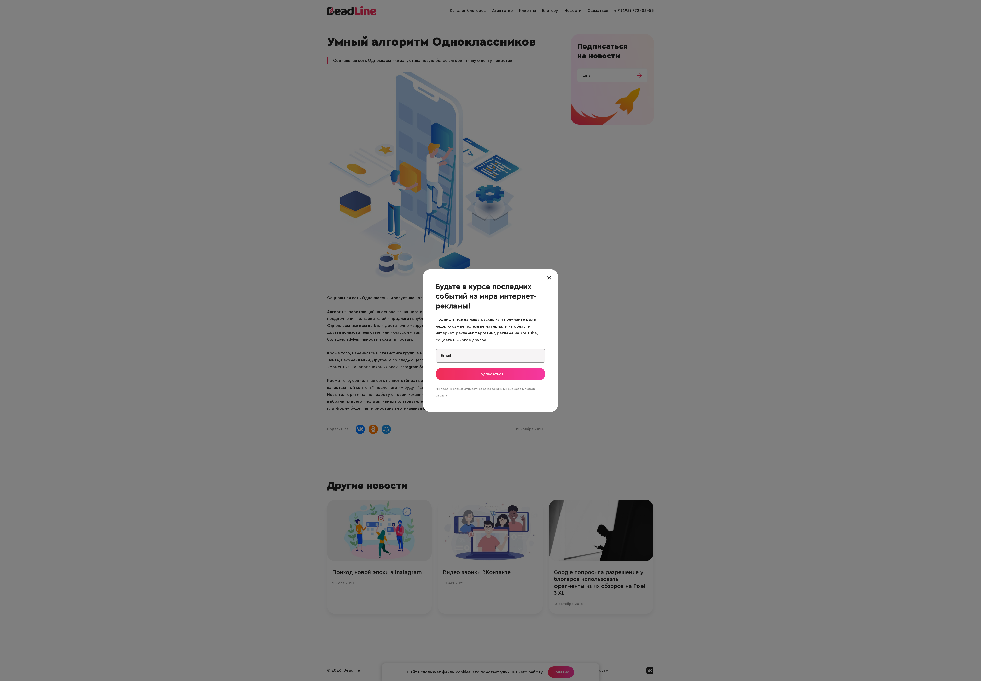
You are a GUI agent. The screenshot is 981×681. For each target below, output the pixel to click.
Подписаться (490, 374)
